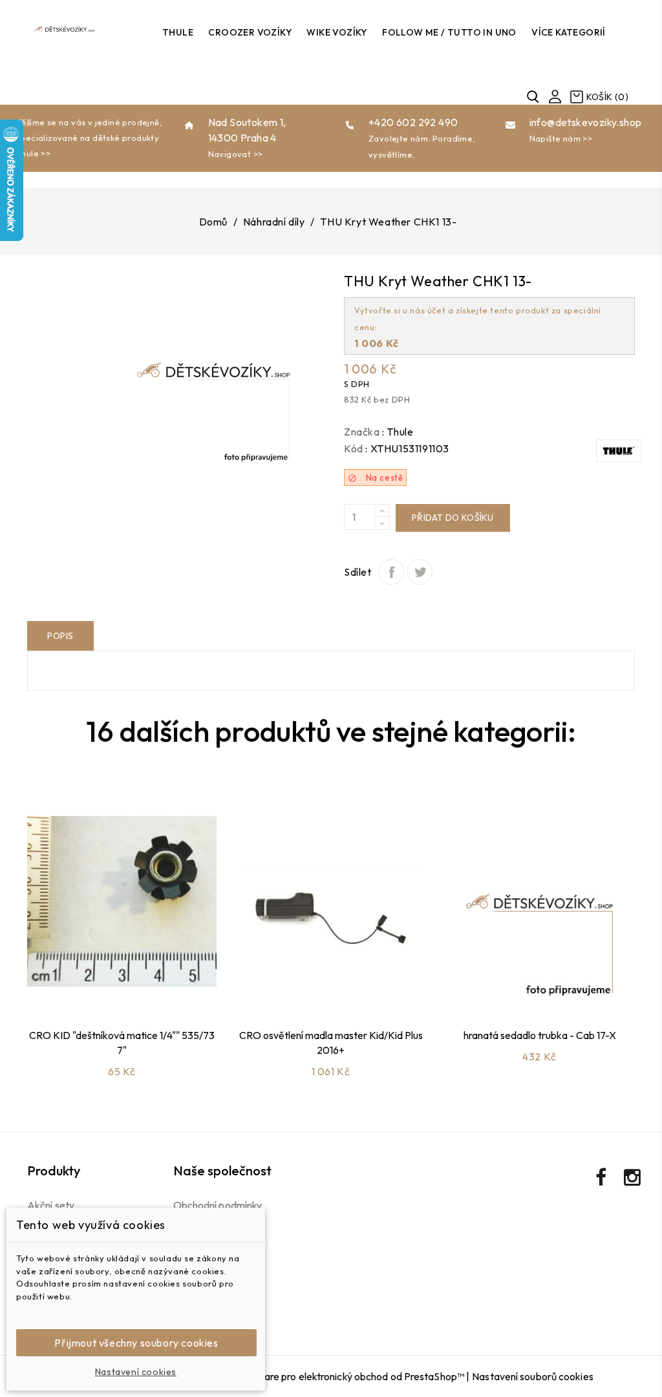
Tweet (419, 572)
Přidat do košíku (453, 517)
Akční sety (50, 1205)
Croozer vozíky (250, 32)
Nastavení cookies (135, 1372)
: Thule (397, 431)
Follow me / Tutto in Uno (449, 32)
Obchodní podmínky (217, 1205)
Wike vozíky (336, 32)
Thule (177, 32)
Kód (353, 448)
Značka (362, 431)
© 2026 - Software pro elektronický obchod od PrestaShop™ (329, 1376)
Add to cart (102, 985)
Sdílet (391, 572)
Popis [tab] (60, 636)
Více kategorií (568, 32)
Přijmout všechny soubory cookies (136, 1342)
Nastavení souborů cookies (532, 1376)
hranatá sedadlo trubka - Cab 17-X (540, 1035)
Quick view (136, 985)
